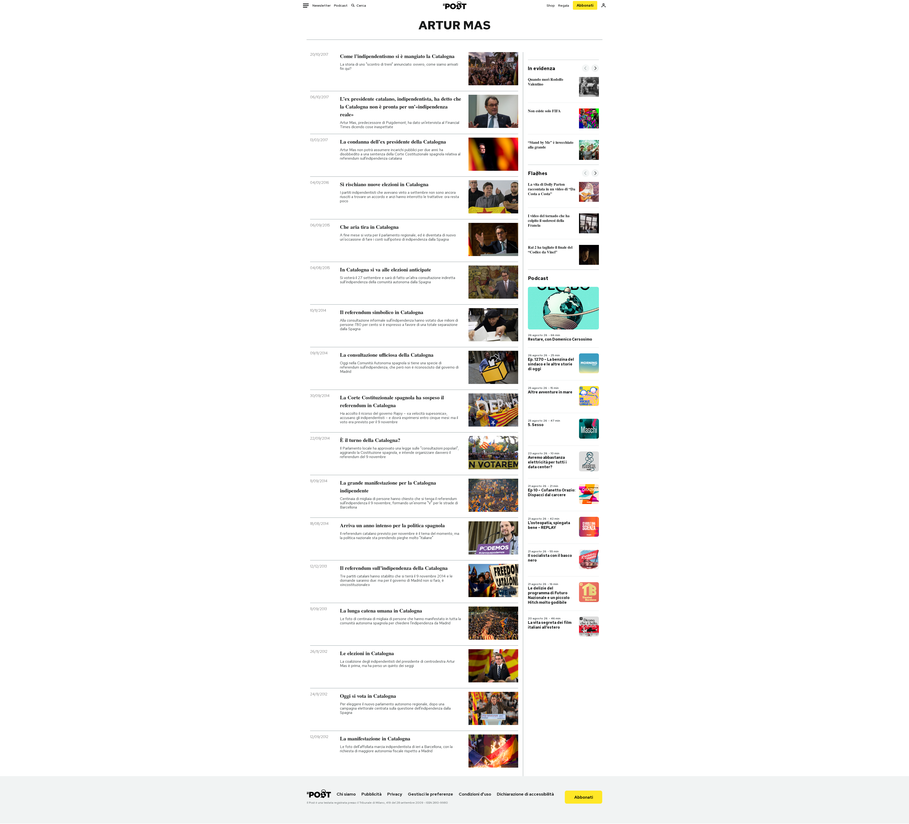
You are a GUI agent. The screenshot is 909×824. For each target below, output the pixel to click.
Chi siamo (346, 794)
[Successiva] (595, 68)
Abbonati (585, 5)
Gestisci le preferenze (430, 794)
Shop (551, 5)
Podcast (341, 5)
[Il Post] (454, 5)
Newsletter (321, 5)
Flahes (537, 173)
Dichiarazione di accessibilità (525, 794)
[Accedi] (603, 5)
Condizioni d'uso (475, 794)
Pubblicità (371, 794)
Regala (563, 5)
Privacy (394, 794)
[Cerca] (353, 5)
